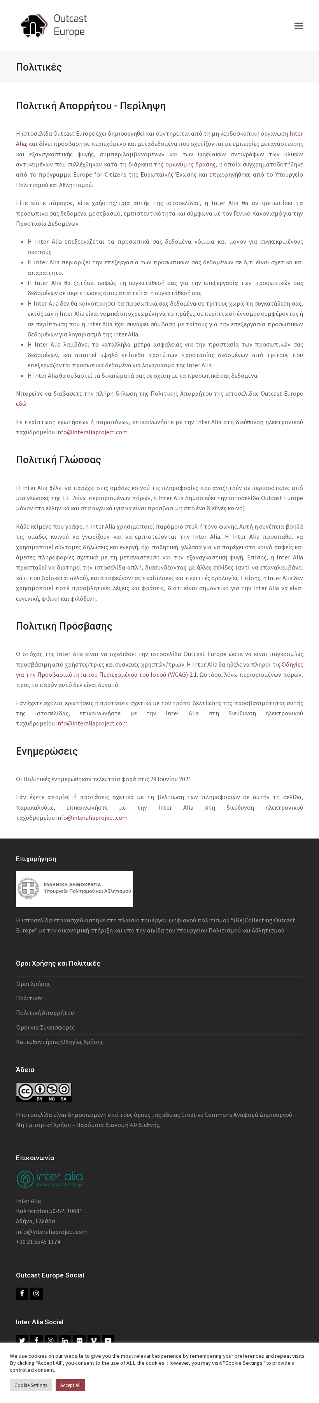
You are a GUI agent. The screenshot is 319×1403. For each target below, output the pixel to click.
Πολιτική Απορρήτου (45, 1012)
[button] (298, 26)
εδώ (21, 403)
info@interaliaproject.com (92, 432)
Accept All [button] (70, 1385)
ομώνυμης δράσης (190, 164)
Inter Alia (28, 1201)
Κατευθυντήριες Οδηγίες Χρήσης (59, 1042)
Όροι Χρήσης (33, 983)
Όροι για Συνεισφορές (45, 1027)
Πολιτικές (29, 998)
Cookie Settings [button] (30, 1385)
